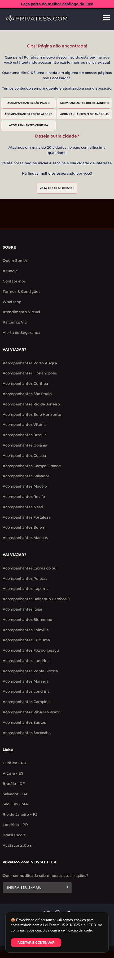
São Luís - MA (15, 804)
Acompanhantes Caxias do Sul (30, 568)
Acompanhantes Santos (24, 722)
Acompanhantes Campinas (27, 701)
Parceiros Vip (15, 322)
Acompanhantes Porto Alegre (30, 363)
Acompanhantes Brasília (25, 434)
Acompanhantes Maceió (25, 486)
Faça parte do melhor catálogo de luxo (57, 4)
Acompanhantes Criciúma (26, 640)
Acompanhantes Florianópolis (30, 373)
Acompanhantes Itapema (26, 588)
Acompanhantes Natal (23, 507)
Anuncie (10, 270)
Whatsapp (12, 301)
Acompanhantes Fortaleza (26, 517)
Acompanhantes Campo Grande (32, 465)
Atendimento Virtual (21, 312)
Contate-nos (14, 281)
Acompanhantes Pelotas (25, 578)
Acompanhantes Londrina (26, 660)
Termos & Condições (21, 291)
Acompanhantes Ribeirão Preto (31, 712)
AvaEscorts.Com (17, 845)
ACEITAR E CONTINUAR (36, 942)
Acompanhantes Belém (24, 527)
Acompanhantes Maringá (26, 681)
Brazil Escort (14, 835)
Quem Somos (15, 260)
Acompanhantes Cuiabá (24, 455)
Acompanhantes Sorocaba (27, 732)
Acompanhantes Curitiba (25, 383)
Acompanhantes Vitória (24, 424)
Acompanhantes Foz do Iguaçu (31, 650)
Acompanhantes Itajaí (22, 609)
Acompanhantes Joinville (26, 630)
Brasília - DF (13, 783)
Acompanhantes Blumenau (27, 619)
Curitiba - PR (14, 763)
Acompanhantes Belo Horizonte (32, 414)
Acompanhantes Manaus (25, 537)
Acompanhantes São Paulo (27, 393)
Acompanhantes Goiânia (25, 445)
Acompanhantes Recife (24, 496)
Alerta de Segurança (21, 332)
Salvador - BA (15, 794)
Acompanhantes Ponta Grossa (30, 671)
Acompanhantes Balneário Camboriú (36, 599)
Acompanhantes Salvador (26, 476)
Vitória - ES (13, 773)
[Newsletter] (68, 887)
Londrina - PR (15, 824)
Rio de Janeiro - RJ (20, 814)
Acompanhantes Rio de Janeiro (31, 404)
